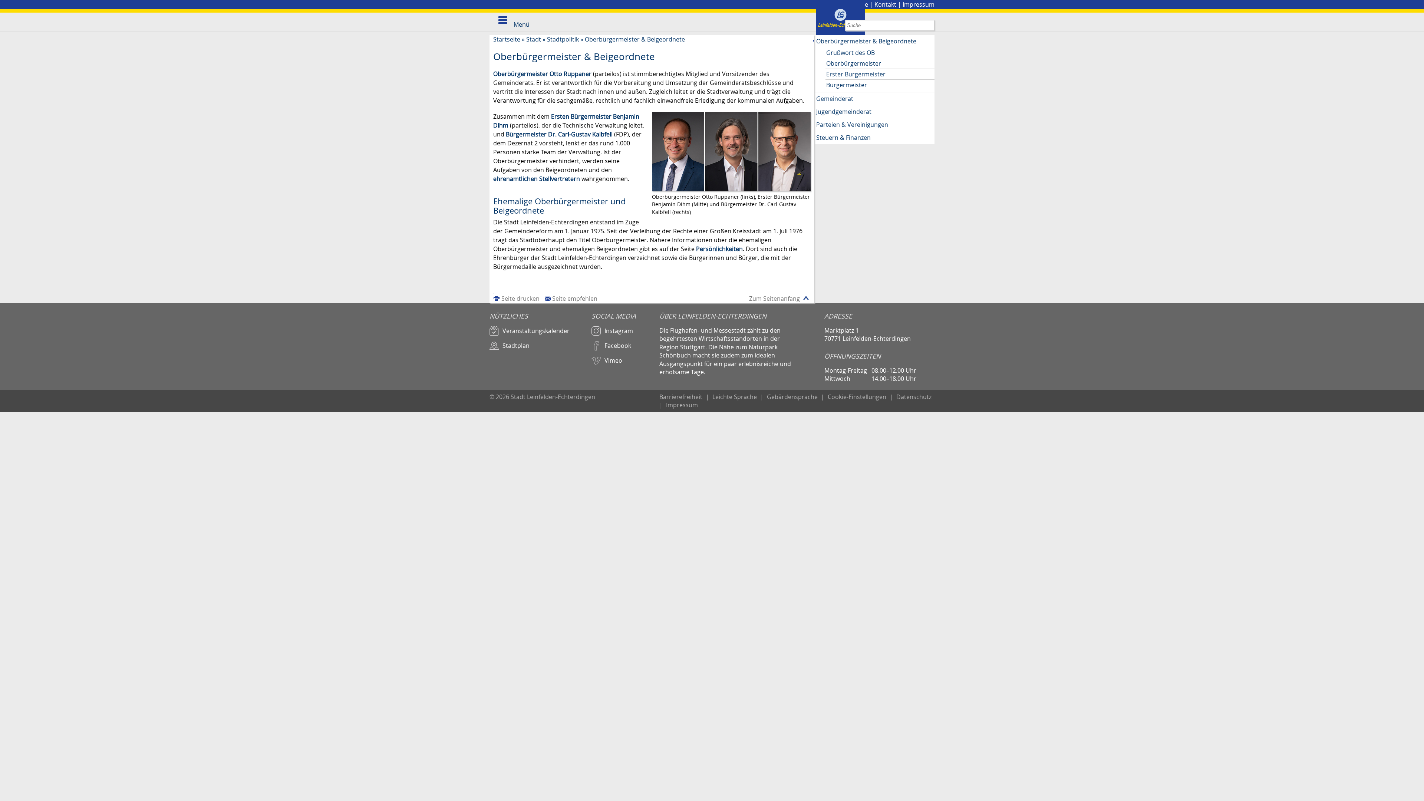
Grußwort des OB (850, 53)
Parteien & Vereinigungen (852, 125)
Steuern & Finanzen (843, 138)
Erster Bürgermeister (856, 74)
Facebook (617, 346)
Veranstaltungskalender (536, 331)
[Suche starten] (929, 25)
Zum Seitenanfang (774, 298)
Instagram (618, 331)
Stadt (533, 39)
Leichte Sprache (734, 397)
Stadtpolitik (563, 39)
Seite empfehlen (574, 298)
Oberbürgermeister (853, 63)
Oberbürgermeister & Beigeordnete (635, 39)
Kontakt (885, 4)
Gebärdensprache (792, 397)
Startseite (506, 39)
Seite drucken (520, 298)
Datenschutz (914, 397)
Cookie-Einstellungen (857, 397)
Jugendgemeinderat (843, 112)
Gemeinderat (834, 99)
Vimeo (613, 360)
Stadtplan (516, 346)
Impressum (918, 4)
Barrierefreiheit (680, 397)
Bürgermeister (846, 85)
